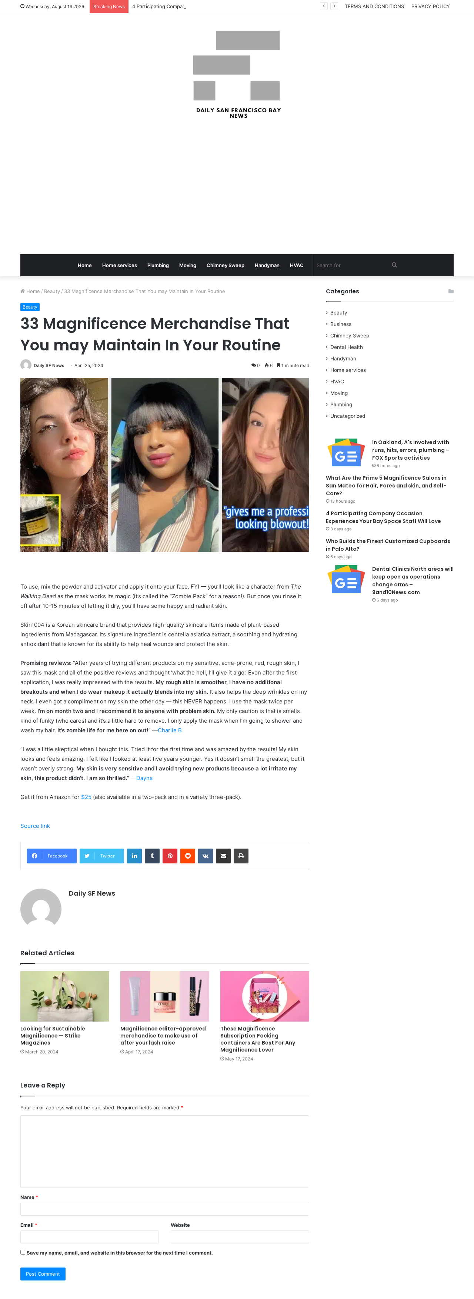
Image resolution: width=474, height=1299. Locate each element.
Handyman (267, 265)
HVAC (297, 265)
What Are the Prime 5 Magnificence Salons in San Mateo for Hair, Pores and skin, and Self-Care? (386, 485)
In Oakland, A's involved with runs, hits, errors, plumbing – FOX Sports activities (411, 450)
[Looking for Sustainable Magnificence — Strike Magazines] (64, 996)
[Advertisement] (237, 187)
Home (85, 265)
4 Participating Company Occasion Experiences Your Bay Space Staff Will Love (222, 6)
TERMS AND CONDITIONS (374, 6)
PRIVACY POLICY (430, 6)
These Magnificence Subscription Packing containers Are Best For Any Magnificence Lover (257, 1039)
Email (28, 1225)
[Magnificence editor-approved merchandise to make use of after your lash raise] (164, 996)
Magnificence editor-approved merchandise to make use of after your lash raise (163, 1035)
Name (29, 1197)
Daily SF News (49, 365)
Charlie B (170, 730)
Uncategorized (347, 416)
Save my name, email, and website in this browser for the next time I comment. (120, 1253)
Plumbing (158, 265)
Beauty (52, 291)
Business (340, 324)
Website (180, 1225)
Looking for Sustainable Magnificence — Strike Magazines (52, 1035)
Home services (119, 265)
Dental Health (346, 347)
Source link (35, 825)
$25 (86, 796)
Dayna (144, 778)
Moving (187, 265)
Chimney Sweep (225, 265)
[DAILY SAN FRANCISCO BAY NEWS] (237, 74)
